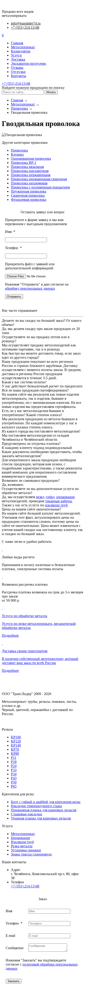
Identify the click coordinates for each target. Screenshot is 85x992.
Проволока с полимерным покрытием (40, 187)
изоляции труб (56, 505)
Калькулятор (20, 51)
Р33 (14, 770)
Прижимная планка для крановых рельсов (43, 810)
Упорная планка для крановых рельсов (41, 818)
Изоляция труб (22, 842)
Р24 (14, 766)
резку (40, 497)
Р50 (14, 782)
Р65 (14, 786)
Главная (17, 43)
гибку (50, 497)
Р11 (13, 758)
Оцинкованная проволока (31, 158)
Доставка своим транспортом (24, 651)
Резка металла (21, 846)
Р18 (14, 762)
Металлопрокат (23, 47)
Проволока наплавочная (30, 171)
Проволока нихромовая (29, 183)
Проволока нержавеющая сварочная (39, 179)
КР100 (16, 737)
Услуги (16, 55)
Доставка (18, 59)
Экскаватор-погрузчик (28, 63)
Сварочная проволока (28, 195)
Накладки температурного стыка (36, 806)
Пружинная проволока (28, 191)
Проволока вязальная (27, 167)
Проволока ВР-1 (23, 163)
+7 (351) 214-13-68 (25, 27)
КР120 (16, 741)
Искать (51, 92)
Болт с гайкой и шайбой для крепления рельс (46, 802)
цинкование (65, 497)
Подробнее (10, 635)
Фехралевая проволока (28, 199)
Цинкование (20, 838)
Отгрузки (18, 72)
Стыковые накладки (26, 814)
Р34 (14, 774)
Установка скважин (26, 850)
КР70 (15, 749)
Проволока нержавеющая (30, 175)
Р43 (14, 778)
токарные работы (58, 501)
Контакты (18, 76)
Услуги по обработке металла (24, 616)
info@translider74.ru (26, 23)
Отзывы (17, 68)
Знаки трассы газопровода (31, 854)
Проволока (19, 150)
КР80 (15, 753)
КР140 (16, 745)
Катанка (17, 154)
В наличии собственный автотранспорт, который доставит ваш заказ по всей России (40, 661)
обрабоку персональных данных (30, 288)
